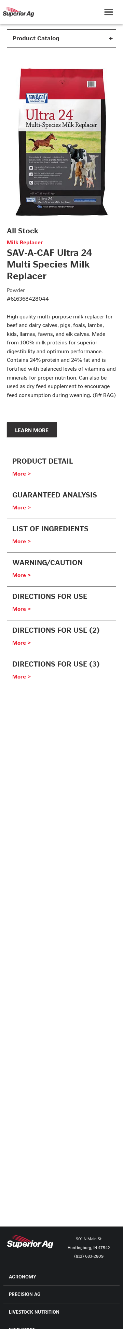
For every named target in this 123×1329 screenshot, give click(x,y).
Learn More (32, 430)
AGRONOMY (22, 1277)
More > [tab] (21, 473)
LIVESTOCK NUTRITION (34, 1312)
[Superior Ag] (17, 12)
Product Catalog (36, 38)
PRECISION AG (25, 1294)
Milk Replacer (25, 242)
